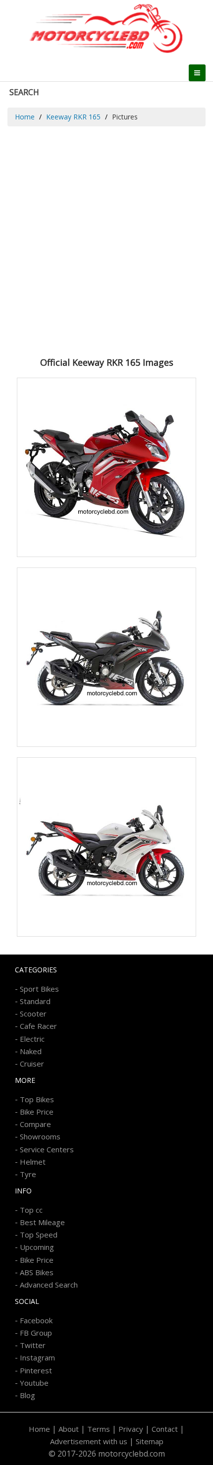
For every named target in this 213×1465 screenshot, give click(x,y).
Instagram (37, 1357)
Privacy (130, 1429)
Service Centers (47, 1149)
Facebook (36, 1320)
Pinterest (36, 1370)
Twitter (33, 1345)
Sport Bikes (39, 989)
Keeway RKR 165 (73, 116)
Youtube (34, 1383)
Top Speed (38, 1235)
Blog (27, 1395)
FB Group (36, 1333)
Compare (35, 1124)
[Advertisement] (106, 237)
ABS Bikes (36, 1272)
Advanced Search (49, 1285)
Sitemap (149, 1441)
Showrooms (40, 1136)
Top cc (31, 1210)
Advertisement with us (88, 1441)
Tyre (28, 1174)
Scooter (33, 1013)
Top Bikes (37, 1099)
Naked (31, 1051)
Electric (32, 1039)
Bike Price (36, 1112)
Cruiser (32, 1064)
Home (25, 116)
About (68, 1429)
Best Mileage (42, 1222)
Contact (165, 1429)
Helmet (33, 1162)
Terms (98, 1429)
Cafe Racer (38, 1026)
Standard (35, 1001)
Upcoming (37, 1247)
